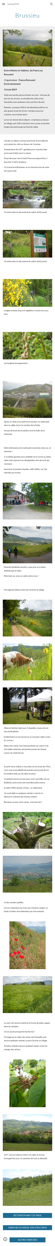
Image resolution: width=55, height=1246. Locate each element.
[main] (27, 15)
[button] (3, 4)
